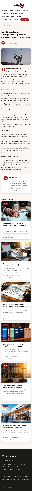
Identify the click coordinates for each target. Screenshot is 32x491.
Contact (24, 19)
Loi (28, 10)
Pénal (12, 16)
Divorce (21, 13)
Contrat (19, 16)
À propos (16, 19)
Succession (5, 13)
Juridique (14, 13)
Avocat (11, 10)
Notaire (17, 10)
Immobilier (5, 16)
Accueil (4, 10)
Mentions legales (6, 472)
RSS (13, 472)
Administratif (6, 19)
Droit (23, 10)
